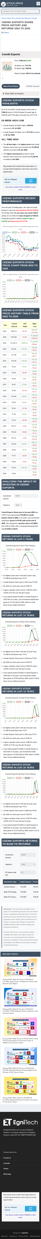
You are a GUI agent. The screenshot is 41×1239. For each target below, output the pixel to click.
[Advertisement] (20, 42)
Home (4, 18)
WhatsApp (7, 1174)
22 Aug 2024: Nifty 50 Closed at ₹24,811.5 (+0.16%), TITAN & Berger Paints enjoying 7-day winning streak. (20, 1011)
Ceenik (34, 18)
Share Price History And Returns (19, 18)
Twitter (5, 1168)
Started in (6, 505)
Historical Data (35, 1236)
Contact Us (13, 1236)
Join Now (31, 181)
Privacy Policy (23, 1236)
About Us (4, 1236)
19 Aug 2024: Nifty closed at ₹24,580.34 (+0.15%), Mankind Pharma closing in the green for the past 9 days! (20, 1100)
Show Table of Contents (14, 94)
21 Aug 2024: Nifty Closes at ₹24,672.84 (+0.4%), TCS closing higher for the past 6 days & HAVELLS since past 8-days (20, 1041)
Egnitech (25, 1233)
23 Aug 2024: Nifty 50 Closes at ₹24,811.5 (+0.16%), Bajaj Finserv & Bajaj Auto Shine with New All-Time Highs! (20, 981)
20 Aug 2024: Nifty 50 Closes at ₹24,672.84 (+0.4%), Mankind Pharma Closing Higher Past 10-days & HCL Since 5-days (20, 1070)
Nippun (6, 32)
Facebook (7, 1158)
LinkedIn (6, 1163)
